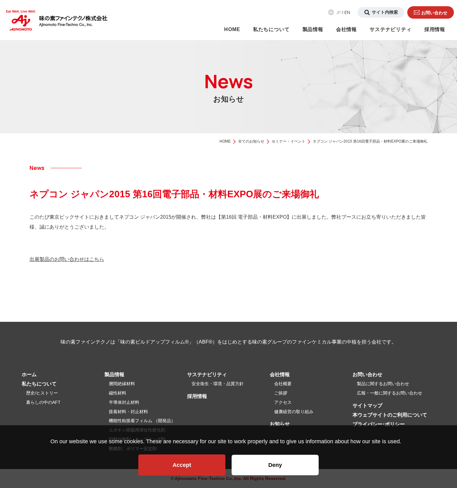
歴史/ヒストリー (42, 392)
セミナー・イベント (288, 141)
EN (347, 12)
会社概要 (283, 383)
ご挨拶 (280, 392)
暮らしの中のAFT (43, 402)
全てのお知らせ (251, 141)
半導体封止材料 (124, 402)
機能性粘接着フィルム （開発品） (142, 420)
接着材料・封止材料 (128, 411)
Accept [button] (182, 465)
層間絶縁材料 (122, 383)
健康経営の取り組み (293, 411)
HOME (225, 141)
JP (338, 12)
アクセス (283, 402)
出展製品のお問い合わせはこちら (67, 259)
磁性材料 (117, 392)
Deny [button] (275, 465)
